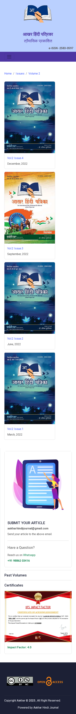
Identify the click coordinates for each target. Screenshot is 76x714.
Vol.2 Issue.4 (15, 158)
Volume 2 (34, 73)
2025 (32, 700)
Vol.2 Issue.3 (15, 248)
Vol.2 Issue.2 (15, 338)
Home (8, 73)
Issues (20, 73)
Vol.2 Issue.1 (15, 429)
